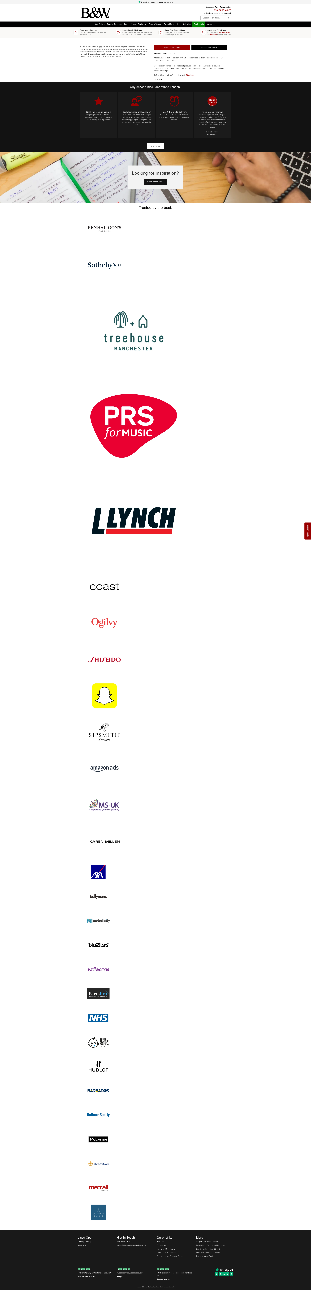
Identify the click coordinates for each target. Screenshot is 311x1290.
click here (213, 35)
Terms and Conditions (166, 1249)
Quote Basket (307, 531)
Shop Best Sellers (155, 181)
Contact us (161, 1245)
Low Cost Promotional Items (208, 1252)
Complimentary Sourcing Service (170, 1256)
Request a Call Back (204, 1256)
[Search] (215, 18)
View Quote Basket (209, 47)
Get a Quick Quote (172, 47)
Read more (155, 146)
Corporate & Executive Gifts (207, 1241)
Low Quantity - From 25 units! (208, 1249)
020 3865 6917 (224, 32)
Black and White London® (150, 1287)
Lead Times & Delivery (166, 1252)
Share (159, 79)
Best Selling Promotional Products (210, 1245)
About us (160, 1241)
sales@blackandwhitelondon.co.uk (131, 1245)
